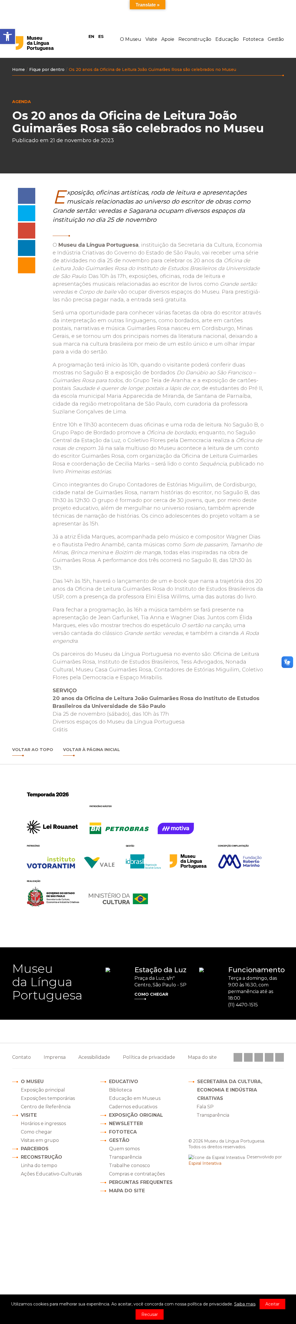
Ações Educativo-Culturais (51, 1174)
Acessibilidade (94, 1057)
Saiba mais (245, 1304)
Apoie (167, 39)
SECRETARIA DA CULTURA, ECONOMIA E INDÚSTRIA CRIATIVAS (229, 1090)
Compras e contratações (137, 1174)
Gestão (276, 39)
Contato (21, 1057)
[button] (7, 36)
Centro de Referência (46, 1106)
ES (101, 36)
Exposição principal (43, 1090)
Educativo (123, 1081)
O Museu (130, 39)
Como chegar (36, 1132)
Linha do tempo (39, 1165)
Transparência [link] (213, 1115)
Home (18, 69)
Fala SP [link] (205, 1106)
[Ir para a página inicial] (46, 43)
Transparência (125, 1157)
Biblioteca (120, 1090)
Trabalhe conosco (129, 1165)
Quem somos (124, 1148)
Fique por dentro (46, 69)
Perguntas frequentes (141, 1182)
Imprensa (55, 1057)
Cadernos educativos (133, 1106)
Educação (227, 39)
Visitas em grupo (40, 1140)
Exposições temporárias (48, 1098)
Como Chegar (151, 994)
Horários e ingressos (43, 1123)
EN (91, 36)
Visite (151, 39)
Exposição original (136, 1115)
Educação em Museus (134, 1098)
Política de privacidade (149, 1057)
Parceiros (35, 1148)
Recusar (149, 1314)
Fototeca (253, 39)
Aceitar (272, 1304)
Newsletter (126, 1123)
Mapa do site (127, 1190)
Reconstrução (194, 39)
